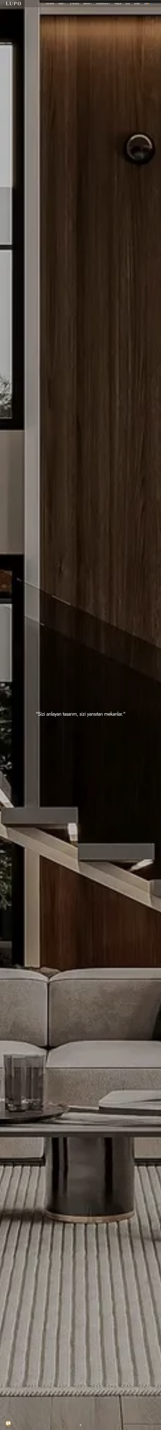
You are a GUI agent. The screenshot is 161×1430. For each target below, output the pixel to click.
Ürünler (86, 4)
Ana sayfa (50, 4)
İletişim (137, 4)
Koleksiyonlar (102, 4)
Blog (128, 4)
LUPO (147, 4)
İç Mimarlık (74, 4)
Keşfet (61, 4)
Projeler (118, 4)
